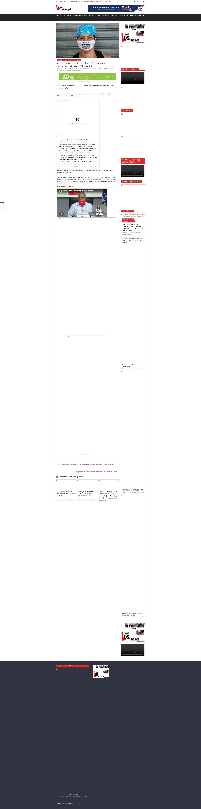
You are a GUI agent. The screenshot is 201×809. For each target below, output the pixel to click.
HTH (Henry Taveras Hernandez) (82, 166)
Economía (130, 15)
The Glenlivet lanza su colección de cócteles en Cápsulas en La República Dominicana (132, 227)
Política (91, 15)
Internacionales (71, 19)
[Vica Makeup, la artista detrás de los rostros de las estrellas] (66, 480)
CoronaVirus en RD (81, 68)
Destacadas (60, 60)
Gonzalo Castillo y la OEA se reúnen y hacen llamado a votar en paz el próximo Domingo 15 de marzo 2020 (108, 494)
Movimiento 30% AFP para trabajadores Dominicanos (69, 70)
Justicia (98, 15)
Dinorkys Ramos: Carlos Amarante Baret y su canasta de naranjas (86, 493)
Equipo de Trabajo (71, 68)
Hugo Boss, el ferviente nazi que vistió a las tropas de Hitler (97, 472)
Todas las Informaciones (74, 60)
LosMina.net (111, 68)
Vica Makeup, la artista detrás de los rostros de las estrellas (66, 493)
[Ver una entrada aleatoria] (143, 15)
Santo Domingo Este (80, 15)
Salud (136, 15)
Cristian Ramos (75, 803)
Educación (114, 15)
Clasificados (97, 19)
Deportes (122, 15)
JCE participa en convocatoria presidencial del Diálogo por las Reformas (132, 614)
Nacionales (105, 15)
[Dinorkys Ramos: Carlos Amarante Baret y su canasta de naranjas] (87, 480)
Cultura (88, 19)
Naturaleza (60, 19)
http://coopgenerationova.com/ (87, 82)
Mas (113, 19)
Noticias (62, 15)
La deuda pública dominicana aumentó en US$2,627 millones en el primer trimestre (85, 465)
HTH (107, 68)
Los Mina (70, 15)
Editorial (106, 19)
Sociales (80, 19)
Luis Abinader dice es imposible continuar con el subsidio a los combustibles (93, 1)
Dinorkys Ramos (90, 68)
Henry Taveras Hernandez (100, 68)
